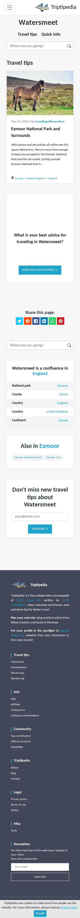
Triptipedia (63, 7)
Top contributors (21, 736)
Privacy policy (19, 799)
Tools (14, 830)
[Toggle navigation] (10, 7)
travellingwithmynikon (49, 121)
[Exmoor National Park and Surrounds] (40, 93)
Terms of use (18, 804)
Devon (63, 394)
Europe (19, 178)
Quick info (50, 34)
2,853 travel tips (28, 600)
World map (17, 673)
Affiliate (15, 704)
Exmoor (63, 386)
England (52, 178)
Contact (15, 778)
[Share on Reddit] (27, 321)
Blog (13, 773)
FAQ (13, 698)
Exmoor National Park (27, 457)
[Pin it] (60, 321)
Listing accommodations (25, 715)
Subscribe (38, 528)
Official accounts (21, 741)
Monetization (18, 667)
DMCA (14, 810)
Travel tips (27, 34)
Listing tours (18, 710)
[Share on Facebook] (36, 321)
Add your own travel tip (38, 270)
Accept (40, 913)
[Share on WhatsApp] (52, 321)
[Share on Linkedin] (44, 321)
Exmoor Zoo (53, 457)
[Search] (69, 46)
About (14, 767)
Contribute (17, 661)
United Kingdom (35, 178)
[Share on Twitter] (19, 321)
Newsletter (17, 747)
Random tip (17, 678)
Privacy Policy (69, 907)
